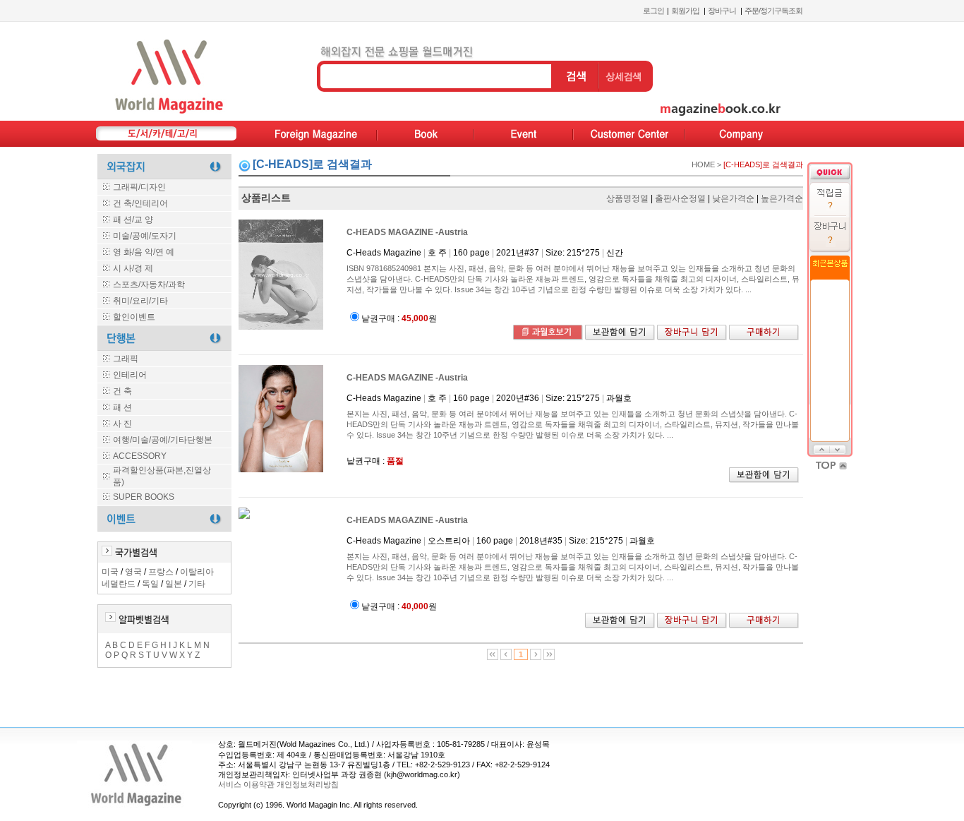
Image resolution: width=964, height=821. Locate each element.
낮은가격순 (733, 198)
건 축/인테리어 (140, 203)
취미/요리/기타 (140, 301)
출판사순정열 (680, 198)
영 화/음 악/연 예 (143, 252)
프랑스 (161, 572)
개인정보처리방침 (307, 784)
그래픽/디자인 (139, 187)
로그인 (653, 10)
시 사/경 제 (133, 268)
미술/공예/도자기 (144, 236)
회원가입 (685, 10)
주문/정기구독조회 (773, 10)
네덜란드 (118, 584)
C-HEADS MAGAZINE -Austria (407, 232)
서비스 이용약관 (246, 784)
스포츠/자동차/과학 (149, 284)
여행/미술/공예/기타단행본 (162, 440)
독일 (150, 584)
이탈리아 (197, 572)
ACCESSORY (140, 456)
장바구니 (722, 10)
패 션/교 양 (133, 219)
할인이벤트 (134, 317)
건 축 (122, 391)
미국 (110, 572)
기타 (196, 584)
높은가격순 (782, 198)
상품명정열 (627, 198)
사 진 (122, 424)
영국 (133, 572)
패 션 (122, 407)
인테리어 (130, 375)
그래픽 (125, 359)
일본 (173, 584)
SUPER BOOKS (143, 497)
